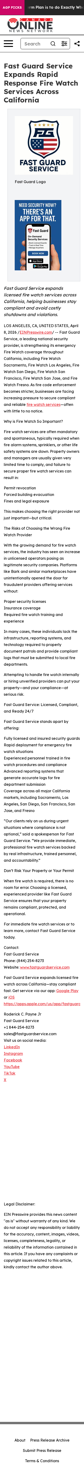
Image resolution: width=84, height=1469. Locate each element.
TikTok (9, 1073)
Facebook (13, 1060)
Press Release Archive (50, 1440)
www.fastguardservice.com (45, 967)
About (19, 1440)
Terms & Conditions (42, 1460)
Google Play (67, 990)
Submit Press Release (42, 1450)
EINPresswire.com (36, 332)
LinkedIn (12, 1047)
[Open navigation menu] (8, 43)
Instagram (13, 1053)
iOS (11, 997)
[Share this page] (77, 43)
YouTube (12, 1066)
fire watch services (43, 404)
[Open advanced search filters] (64, 43)
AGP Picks (12, 7)
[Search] (53, 43)
